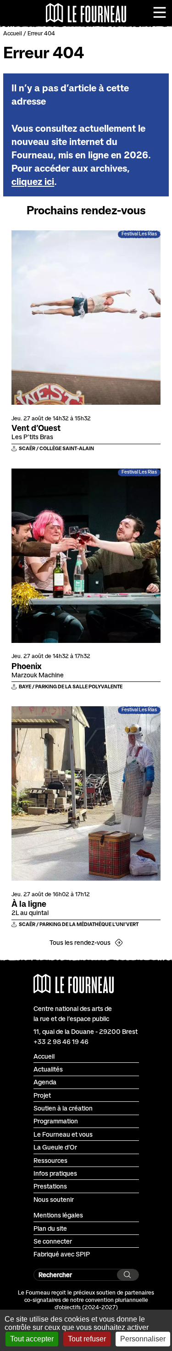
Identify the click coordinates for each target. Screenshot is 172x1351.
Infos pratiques (55, 1173)
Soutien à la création (63, 1108)
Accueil (12, 33)
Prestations (50, 1186)
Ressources (50, 1160)
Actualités (48, 1069)
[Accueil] (86, 12)
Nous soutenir (53, 1199)
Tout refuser (87, 1339)
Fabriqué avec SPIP (61, 1254)
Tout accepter (32, 1339)
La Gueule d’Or (55, 1147)
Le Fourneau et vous (63, 1134)
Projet (42, 1095)
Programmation (55, 1121)
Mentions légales (58, 1215)
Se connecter (52, 1241)
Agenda (44, 1082)
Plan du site (50, 1228)
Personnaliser (143, 1339)
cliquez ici (32, 181)
